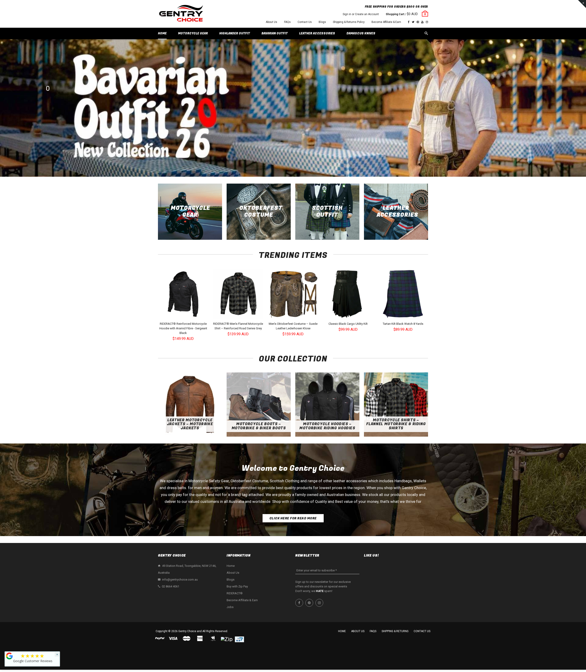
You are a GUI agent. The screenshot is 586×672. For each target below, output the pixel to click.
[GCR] (9, 656)
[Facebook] (409, 22)
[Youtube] (422, 22)
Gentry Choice (187, 631)
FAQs (287, 22)
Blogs (322, 22)
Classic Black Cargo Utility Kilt (348, 323)
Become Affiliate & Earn (386, 22)
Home (231, 565)
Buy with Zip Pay (237, 586)
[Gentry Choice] (181, 14)
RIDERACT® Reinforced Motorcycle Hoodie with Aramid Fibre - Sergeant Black (183, 328)
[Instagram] (427, 22)
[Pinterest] (418, 22)
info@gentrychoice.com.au (180, 579)
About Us (271, 22)
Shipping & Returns (395, 631)
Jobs (230, 607)
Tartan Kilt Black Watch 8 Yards (403, 323)
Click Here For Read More (293, 518)
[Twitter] (413, 22)
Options (184, 315)
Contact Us (305, 22)
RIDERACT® (235, 593)
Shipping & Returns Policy (349, 22)
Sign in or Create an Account (361, 14)
